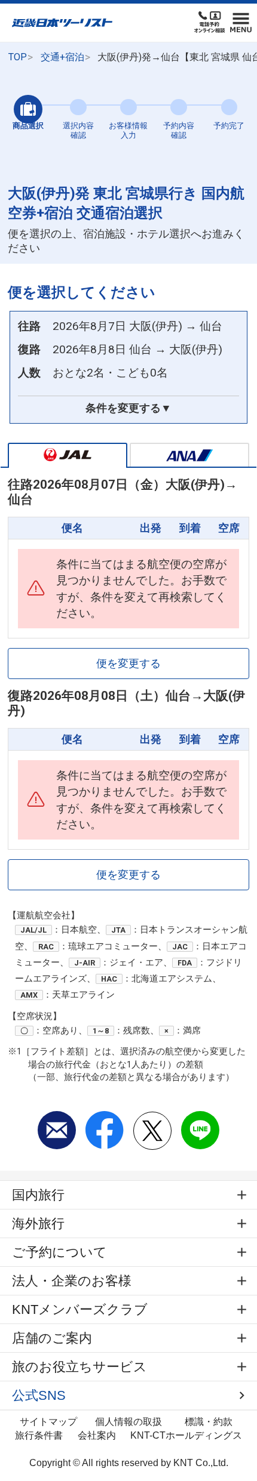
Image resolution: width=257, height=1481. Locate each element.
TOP (17, 57)
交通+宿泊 (62, 57)
